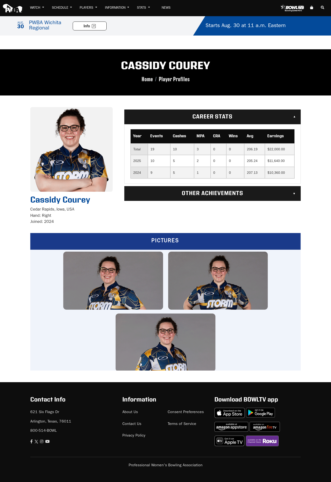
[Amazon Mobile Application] (232, 425)
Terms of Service (182, 424)
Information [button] (115, 8)
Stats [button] (142, 8)
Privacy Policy (133, 436)
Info (87, 26)
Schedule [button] (60, 8)
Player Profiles (174, 79)
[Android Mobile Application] (260, 411)
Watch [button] (35, 8)
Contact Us (131, 424)
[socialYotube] (47, 442)
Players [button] (87, 8)
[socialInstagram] (41, 442)
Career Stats (212, 116)
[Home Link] (12, 8)
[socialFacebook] (31, 442)
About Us (130, 412)
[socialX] (36, 442)
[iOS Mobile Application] (230, 411)
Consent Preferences (186, 412)
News (166, 8)
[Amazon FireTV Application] (265, 425)
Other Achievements (212, 193)
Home (147, 79)
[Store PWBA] (311, 8)
